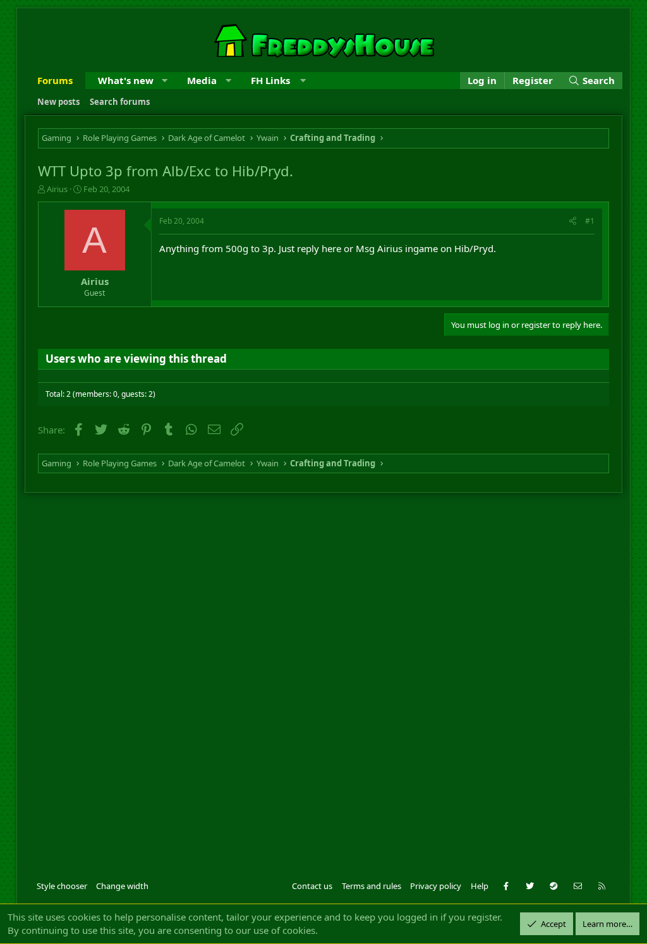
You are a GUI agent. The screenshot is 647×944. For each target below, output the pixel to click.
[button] (164, 80)
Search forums (120, 101)
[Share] (573, 221)
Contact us (312, 886)
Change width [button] (122, 886)
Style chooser (62, 886)
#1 (590, 220)
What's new (126, 80)
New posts (58, 101)
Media (202, 80)
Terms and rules (371, 886)
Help (479, 886)
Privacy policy (435, 886)
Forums (55, 80)
